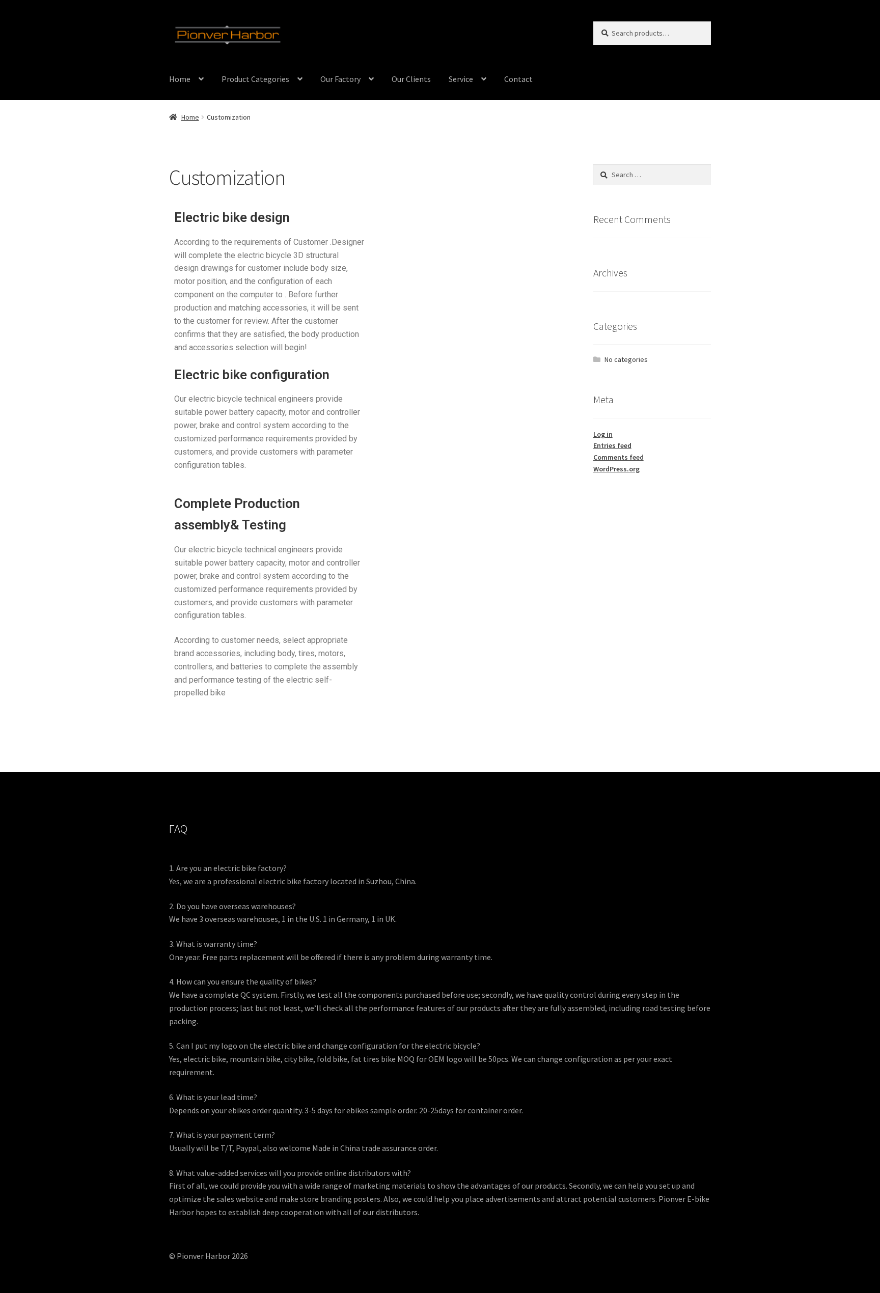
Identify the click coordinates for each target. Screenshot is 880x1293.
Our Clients (411, 79)
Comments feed (618, 457)
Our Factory (340, 79)
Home (179, 79)
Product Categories (255, 79)
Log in (603, 434)
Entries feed (612, 445)
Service (461, 79)
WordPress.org (616, 468)
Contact (518, 79)
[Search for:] (652, 174)
